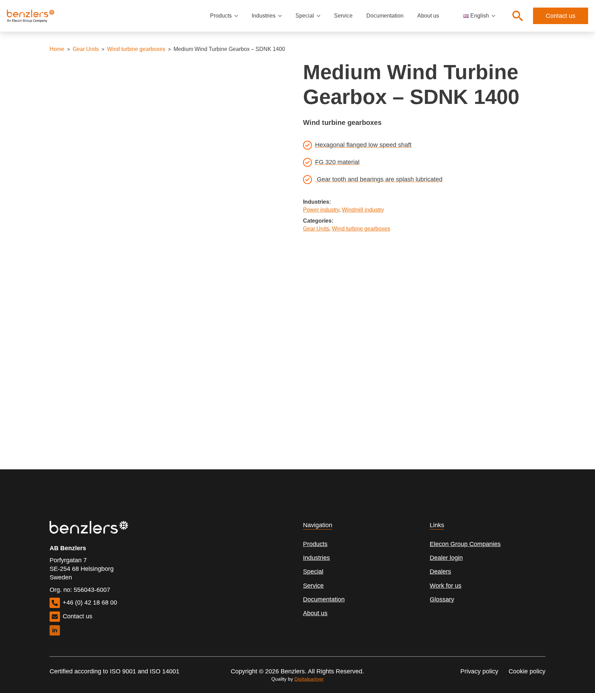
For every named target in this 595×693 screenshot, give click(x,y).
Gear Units (86, 49)
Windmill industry (363, 210)
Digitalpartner (309, 679)
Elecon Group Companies (465, 544)
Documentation (385, 16)
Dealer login (446, 557)
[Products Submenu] (238, 15)
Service (343, 16)
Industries (263, 16)
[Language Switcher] (495, 15)
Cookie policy (527, 671)
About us (428, 16)
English (479, 16)
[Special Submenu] (320, 15)
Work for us (445, 585)
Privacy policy (479, 671)
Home (57, 49)
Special (304, 16)
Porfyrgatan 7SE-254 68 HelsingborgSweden (82, 569)
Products (221, 16)
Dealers (440, 571)
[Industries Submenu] (282, 15)
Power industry (321, 210)
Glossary (442, 599)
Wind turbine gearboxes (136, 49)
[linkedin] (55, 630)
